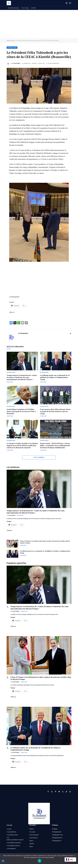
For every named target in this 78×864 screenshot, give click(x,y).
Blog (13, 40)
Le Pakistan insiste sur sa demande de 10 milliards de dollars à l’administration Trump (55, 377)
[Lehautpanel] (9, 3)
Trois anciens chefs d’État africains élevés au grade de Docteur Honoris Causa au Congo (55, 411)
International (13, 8)
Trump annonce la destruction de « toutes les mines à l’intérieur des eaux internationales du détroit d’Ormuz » (22, 377)
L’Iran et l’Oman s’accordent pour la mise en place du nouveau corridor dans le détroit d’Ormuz (45, 542)
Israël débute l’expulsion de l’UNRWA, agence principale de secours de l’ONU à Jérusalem (21, 411)
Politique (25, 8)
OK (39, 861)
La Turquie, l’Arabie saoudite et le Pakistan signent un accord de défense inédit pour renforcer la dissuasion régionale (22, 445)
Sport (33, 8)
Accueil (9, 40)
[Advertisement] (39, 24)
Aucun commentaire (53, 63)
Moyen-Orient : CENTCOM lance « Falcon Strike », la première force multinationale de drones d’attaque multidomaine (55, 445)
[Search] (66, 3)
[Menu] (70, 3)
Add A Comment (39, 457)
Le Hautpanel (16, 63)
